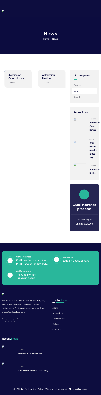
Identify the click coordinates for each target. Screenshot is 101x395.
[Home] (6, 12)
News (76, 91)
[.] (95, 11)
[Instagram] (98, 3)
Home (46, 38)
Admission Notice (48, 76)
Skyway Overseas (78, 389)
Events (77, 85)
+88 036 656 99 (84, 223)
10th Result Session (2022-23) (93, 150)
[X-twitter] (93, 3)
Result (77, 97)
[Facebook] (88, 3)
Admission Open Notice (16, 76)
